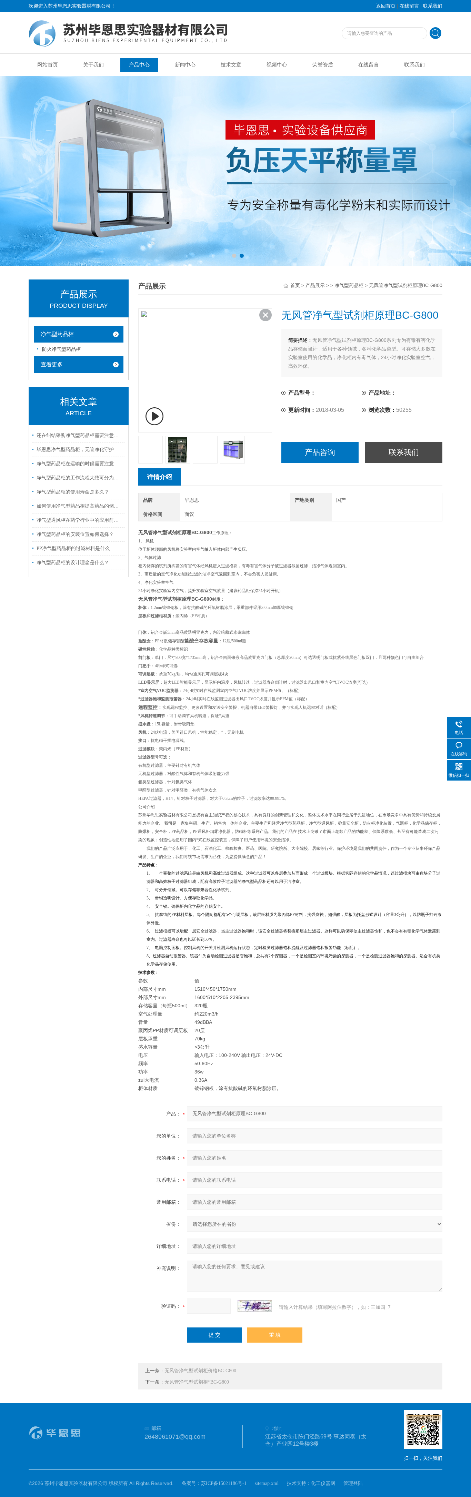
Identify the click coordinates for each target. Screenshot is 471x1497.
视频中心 (277, 65)
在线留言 (409, 6)
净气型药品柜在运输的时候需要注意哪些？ (80, 463)
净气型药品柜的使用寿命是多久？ (73, 492)
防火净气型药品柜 (61, 349)
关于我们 (93, 65)
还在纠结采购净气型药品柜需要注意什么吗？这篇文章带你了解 (80, 435)
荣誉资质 (322, 65)
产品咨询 (320, 452)
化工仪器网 (323, 1483)
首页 (295, 285)
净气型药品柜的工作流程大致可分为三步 (80, 477)
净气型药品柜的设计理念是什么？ (73, 562)
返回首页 (385, 6)
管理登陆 (353, 1483)
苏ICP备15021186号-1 (224, 1483)
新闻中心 (185, 65)
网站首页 (47, 65)
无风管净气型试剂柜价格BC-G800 (200, 1370)
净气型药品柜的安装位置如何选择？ (75, 534)
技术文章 (231, 65)
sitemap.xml (267, 1483)
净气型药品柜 (57, 334)
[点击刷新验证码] (255, 1306)
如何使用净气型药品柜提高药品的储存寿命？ (80, 506)
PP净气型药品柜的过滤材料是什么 (73, 548)
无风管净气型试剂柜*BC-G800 (196, 1382)
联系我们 (432, 6)
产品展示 (315, 285)
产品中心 (139, 65)
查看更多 (52, 364)
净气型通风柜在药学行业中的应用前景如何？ (80, 520)
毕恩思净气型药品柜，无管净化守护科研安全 (80, 449)
